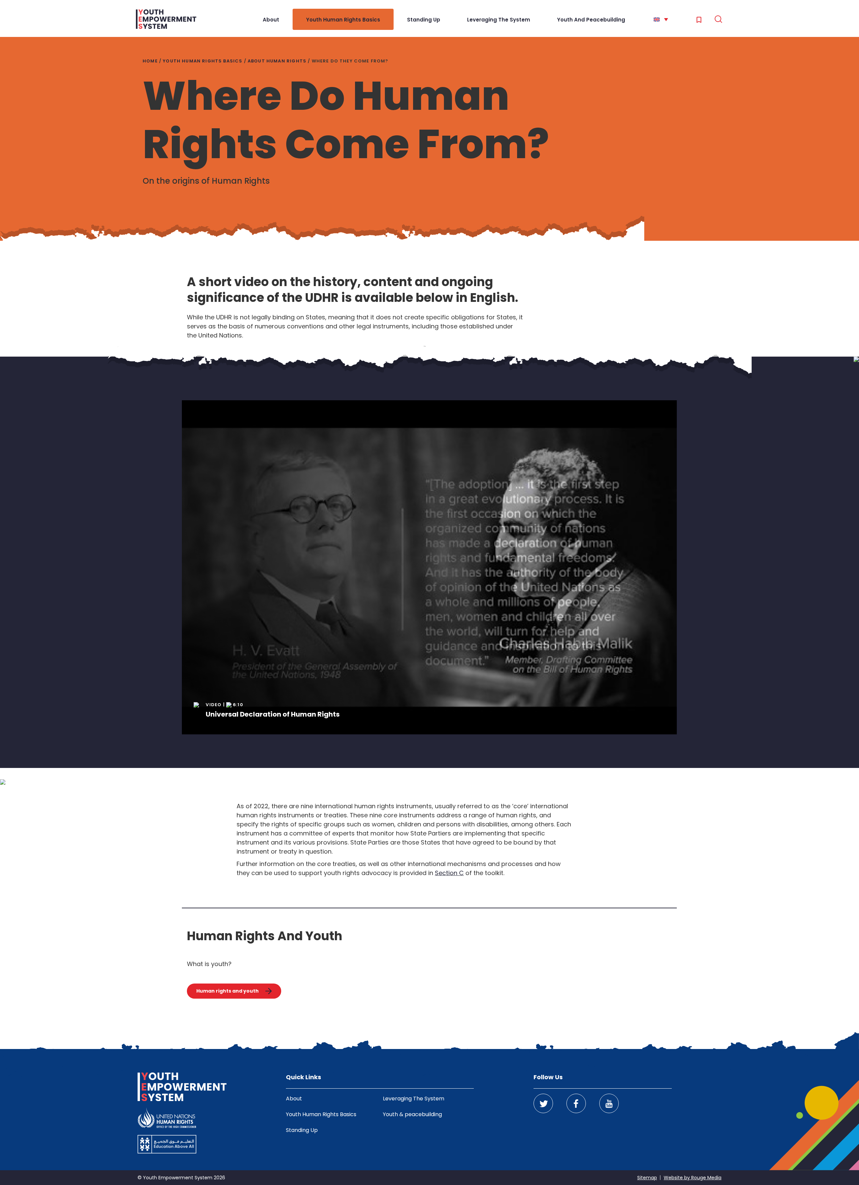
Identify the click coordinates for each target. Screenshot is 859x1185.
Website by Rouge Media (692, 1177)
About (271, 19)
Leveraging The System (498, 19)
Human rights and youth (227, 991)
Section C (449, 873)
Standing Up (423, 19)
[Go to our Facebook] (576, 1103)
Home (150, 61)
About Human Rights (277, 61)
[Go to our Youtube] (609, 1103)
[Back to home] (166, 19)
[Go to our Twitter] (543, 1103)
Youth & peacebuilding (412, 1114)
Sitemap (647, 1177)
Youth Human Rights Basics (343, 19)
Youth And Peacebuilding (591, 19)
